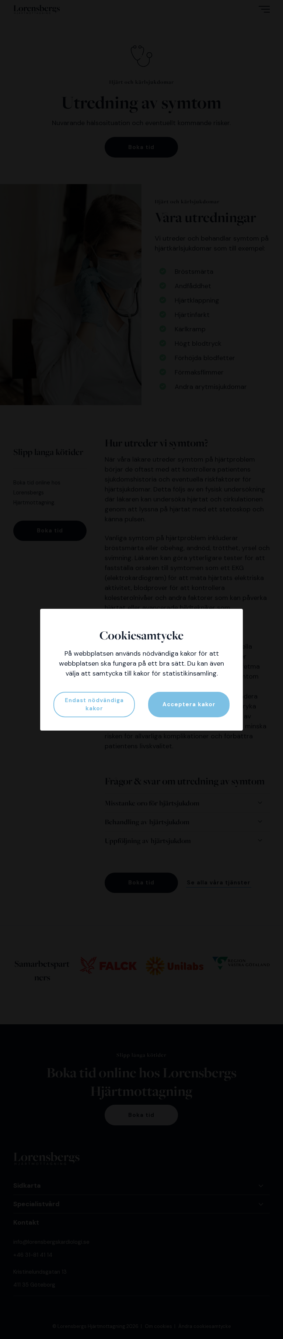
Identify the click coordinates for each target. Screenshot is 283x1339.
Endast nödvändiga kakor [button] (94, 704)
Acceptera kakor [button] (189, 704)
